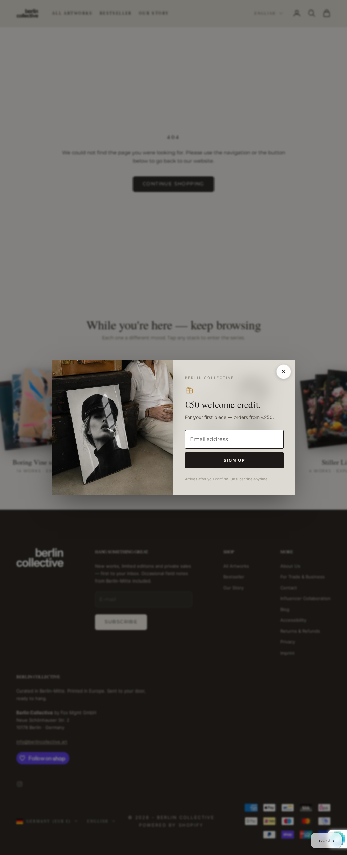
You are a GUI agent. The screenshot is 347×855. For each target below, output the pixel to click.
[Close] (283, 371)
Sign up (234, 460)
